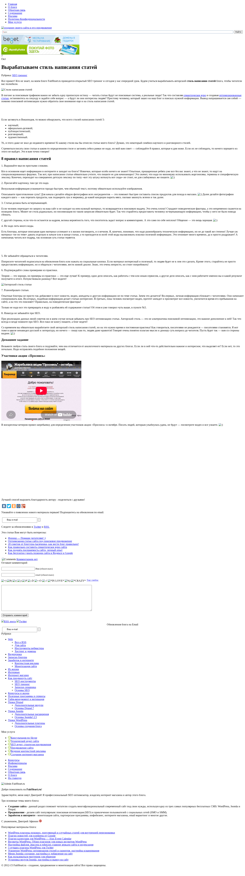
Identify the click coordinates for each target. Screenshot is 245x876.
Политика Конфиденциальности (26, 19)
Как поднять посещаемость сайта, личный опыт (35, 550)
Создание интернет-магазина (27, 754)
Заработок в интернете (21, 660)
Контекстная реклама (27, 663)
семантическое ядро (195, 95)
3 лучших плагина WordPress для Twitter (31, 847)
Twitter (37, 526)
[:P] (24, 580)
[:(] (14, 580)
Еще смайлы (92, 580)
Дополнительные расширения (32, 714)
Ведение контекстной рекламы (28, 751)
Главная (12, 4)
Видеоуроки (15, 654)
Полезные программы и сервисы (26, 696)
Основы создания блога (28, 726)
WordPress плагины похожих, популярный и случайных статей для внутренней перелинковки (61, 832)
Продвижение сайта (22, 747)
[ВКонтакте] (4, 506)
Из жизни (13, 669)
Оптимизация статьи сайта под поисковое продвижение (40, 541)
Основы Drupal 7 (24, 708)
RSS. (47, 526)
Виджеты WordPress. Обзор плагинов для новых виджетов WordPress (47, 841)
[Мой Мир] (18, 506)
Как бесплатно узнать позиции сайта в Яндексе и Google (40, 553)
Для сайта (20, 645)
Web (10, 639)
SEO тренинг (19, 75)
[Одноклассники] (14, 506)
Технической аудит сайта (25, 741)
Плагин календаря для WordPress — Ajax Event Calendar (39, 838)
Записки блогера (17, 657)
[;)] (19, 580)
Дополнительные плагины (30, 723)
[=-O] (38, 580)
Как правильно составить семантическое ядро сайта (37, 547)
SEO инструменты (25, 681)
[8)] (9, 580)
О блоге (12, 7)
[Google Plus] (23, 506)
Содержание (15, 13)
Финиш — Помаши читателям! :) (27, 538)
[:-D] (31, 580)
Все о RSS (20, 642)
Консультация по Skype (24, 737)
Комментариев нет (27, 559)
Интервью (14, 672)
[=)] (3, 580)
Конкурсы (14, 760)
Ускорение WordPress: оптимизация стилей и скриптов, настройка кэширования (53, 850)
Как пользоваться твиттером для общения (32, 856)
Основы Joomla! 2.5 (26, 717)
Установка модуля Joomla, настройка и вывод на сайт (38, 859)
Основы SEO (22, 690)
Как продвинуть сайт (20, 678)
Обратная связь (16, 10)
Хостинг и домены (25, 651)
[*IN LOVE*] (56, 580)
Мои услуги (15, 22)
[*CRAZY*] (78, 580)
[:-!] (44, 580)
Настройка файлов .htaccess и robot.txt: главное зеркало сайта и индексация (50, 844)
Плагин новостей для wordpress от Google (32, 835)
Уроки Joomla (15, 711)
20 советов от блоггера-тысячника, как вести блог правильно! (43, 544)
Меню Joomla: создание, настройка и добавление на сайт (40, 853)
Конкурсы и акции (18, 693)
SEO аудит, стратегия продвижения (31, 744)
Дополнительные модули (29, 705)
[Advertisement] (40, 110)
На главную (15, 778)
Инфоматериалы (17, 763)
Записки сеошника (25, 687)
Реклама (12, 16)
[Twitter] (9, 506)
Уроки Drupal (15, 702)
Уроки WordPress (17, 720)
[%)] (67, 580)
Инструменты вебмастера (29, 648)
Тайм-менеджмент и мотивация (26, 699)
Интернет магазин (18, 675)
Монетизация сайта (26, 666)
